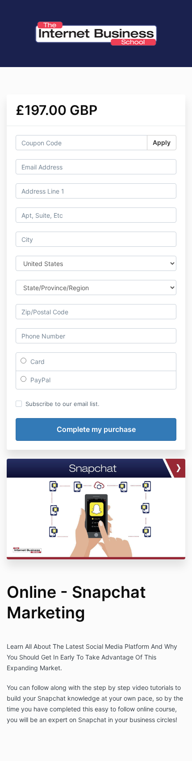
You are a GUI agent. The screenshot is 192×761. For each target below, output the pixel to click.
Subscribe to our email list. (62, 403)
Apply (162, 142)
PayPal (39, 380)
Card (37, 361)
